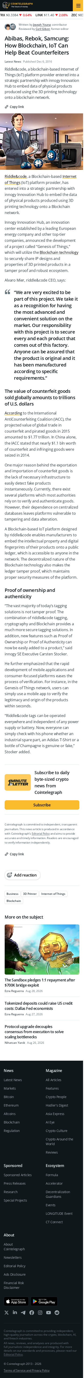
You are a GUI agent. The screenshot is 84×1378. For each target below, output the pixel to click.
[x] (6, 1314)
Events (51, 1205)
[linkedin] (15, 1314)
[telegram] (23, 1314)
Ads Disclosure (15, 1274)
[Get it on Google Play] (44, 1301)
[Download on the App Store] (16, 1301)
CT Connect (54, 1222)
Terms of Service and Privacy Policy (26, 1370)
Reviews (52, 1152)
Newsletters (12, 1257)
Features (52, 1088)
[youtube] (48, 1314)
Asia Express (55, 1113)
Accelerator (54, 1183)
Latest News (13, 62)
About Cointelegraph (14, 1246)
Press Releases (15, 1183)
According (13, 413)
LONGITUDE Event (59, 1213)
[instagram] (40, 1314)
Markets (10, 1088)
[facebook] (32, 1314)
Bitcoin (9, 1097)
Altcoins (9, 1113)
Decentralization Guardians (58, 1194)
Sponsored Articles (18, 1175)
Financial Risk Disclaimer (14, 1285)
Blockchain (12, 1122)
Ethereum (11, 1105)
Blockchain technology (59, 252)
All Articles (53, 1080)
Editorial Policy (41, 834)
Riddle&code (16, 176)
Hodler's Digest (57, 1105)
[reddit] (57, 1314)
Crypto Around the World (59, 1141)
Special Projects (15, 1200)
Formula (52, 1175)
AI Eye (50, 1122)
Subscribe (42, 805)
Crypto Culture (56, 1130)
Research (11, 1192)
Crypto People (56, 1097)
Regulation (12, 1130)
